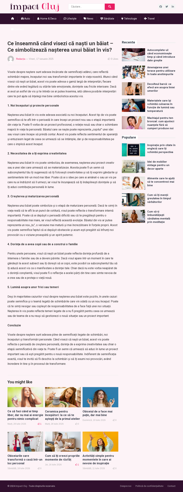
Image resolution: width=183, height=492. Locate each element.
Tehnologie (130, 18)
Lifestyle (71, 18)
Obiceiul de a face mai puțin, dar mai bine (97, 413)
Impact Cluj (21, 486)
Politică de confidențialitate (149, 486)
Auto (27, 18)
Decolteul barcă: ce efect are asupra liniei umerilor (161, 88)
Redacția (20, 59)
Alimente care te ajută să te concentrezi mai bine (161, 182)
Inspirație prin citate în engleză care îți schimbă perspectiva (161, 149)
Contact (19, 29)
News (89, 18)
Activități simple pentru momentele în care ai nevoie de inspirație (98, 459)
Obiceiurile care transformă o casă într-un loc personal (25, 459)
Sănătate (108, 18)
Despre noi (125, 486)
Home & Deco (47, 18)
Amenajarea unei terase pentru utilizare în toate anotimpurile (161, 71)
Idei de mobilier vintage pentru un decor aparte (158, 165)
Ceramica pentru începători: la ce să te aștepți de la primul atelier (62, 415)
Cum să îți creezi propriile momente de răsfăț (62, 457)
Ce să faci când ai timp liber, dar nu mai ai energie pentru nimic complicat (25, 415)
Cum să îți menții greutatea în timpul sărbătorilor (159, 199)
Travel (151, 18)
